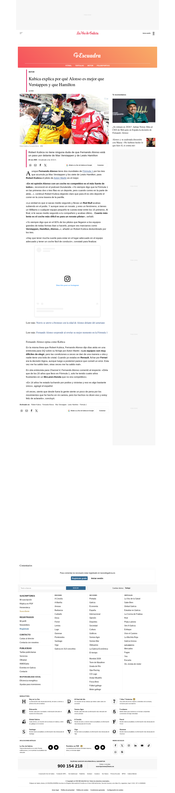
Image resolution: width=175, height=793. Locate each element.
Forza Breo (94, 682)
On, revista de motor (132, 664)
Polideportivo (103, 66)
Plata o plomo (130, 622)
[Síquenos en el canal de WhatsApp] (115, 752)
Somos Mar (94, 641)
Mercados (128, 648)
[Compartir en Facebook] (40, 165)
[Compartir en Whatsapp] (30, 165)
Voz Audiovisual (72, 773)
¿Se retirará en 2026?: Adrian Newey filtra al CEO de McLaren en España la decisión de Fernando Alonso (132, 129)
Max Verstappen (61, 405)
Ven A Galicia (130, 626)
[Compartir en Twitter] (45, 165)
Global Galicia (130, 606)
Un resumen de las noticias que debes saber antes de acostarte (90, 701)
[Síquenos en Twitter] (122, 745)
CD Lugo (93, 674)
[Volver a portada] (87, 33)
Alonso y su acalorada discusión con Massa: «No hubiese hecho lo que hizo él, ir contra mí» (127, 142)
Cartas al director (27, 639)
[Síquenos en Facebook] (115, 745)
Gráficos (92, 633)
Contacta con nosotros (29, 642)
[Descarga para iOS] (50, 747)
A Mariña (58, 602)
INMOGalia (24, 664)
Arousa (58, 606)
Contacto (23, 671)
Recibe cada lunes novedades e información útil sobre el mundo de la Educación (45, 711)
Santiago (58, 641)
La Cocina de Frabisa (133, 614)
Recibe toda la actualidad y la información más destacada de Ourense (137, 732)
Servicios (24, 656)
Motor (90, 66)
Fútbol (68, 66)
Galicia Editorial (132, 773)
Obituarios (93, 645)
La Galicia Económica (98, 649)
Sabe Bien (128, 602)
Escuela (127, 660)
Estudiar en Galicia (132, 610)
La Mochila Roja (131, 637)
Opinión (92, 618)
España (92, 610)
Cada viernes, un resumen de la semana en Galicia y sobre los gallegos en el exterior (46, 721)
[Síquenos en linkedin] (135, 745)
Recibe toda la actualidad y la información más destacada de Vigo (91, 732)
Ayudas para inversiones (30, 684)
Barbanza (59, 610)
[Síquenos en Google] (122, 752)
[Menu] (21, 33)
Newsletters (25, 625)
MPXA (123, 773)
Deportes (93, 622)
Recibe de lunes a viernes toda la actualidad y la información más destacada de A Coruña (91, 721)
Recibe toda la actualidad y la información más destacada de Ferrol (137, 721)
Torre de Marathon (97, 662)
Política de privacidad (67, 790)
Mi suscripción (26, 600)
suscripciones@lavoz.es (105, 766)
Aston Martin (60, 178)
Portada (92, 599)
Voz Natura (105, 773)
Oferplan (23, 660)
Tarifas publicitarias (28, 652)
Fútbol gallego (95, 685)
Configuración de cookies (115, 790)
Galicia (92, 602)
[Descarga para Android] (56, 747)
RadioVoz (82, 773)
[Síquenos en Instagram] (129, 745)
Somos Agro (94, 637)
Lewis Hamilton (73, 405)
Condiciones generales (97, 790)
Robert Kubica (36, 405)
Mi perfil (23, 621)
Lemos (57, 626)
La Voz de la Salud (132, 599)
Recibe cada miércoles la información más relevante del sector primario (90, 711)
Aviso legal (55, 790)
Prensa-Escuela (115, 773)
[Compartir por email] (35, 165)
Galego (127, 588)
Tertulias (79, 66)
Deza (57, 618)
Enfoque (127, 629)
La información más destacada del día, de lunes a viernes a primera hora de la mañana (46, 701)
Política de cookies (82, 790)
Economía (93, 606)
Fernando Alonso (48, 405)
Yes (126, 656)
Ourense (58, 633)
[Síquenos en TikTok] (149, 745)
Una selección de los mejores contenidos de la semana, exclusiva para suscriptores (136, 701)
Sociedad (93, 626)
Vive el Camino (130, 633)
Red (126, 618)
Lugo (57, 629)
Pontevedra (59, 637)
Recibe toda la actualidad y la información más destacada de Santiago (46, 732)
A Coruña (59, 599)
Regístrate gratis (79, 578)
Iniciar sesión (97, 578)
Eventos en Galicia (28, 668)
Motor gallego (95, 689)
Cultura (92, 629)
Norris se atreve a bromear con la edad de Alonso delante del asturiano (70, 322)
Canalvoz (97, 773)
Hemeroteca (25, 607)
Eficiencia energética (28, 680)
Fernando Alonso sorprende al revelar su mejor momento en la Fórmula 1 (72, 332)
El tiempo (93, 653)
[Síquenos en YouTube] (142, 745)
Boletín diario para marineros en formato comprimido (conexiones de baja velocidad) (135, 711)
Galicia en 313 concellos (65, 649)
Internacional (94, 614)
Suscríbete (24, 611)
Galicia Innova (130, 641)
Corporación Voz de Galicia (46, 773)
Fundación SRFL (61, 773)
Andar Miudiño (95, 678)
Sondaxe (89, 773)
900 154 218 (70, 766)
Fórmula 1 (88, 171)
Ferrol (57, 622)
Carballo (58, 614)
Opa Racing (94, 670)
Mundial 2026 (95, 658)
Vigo (57, 645)
